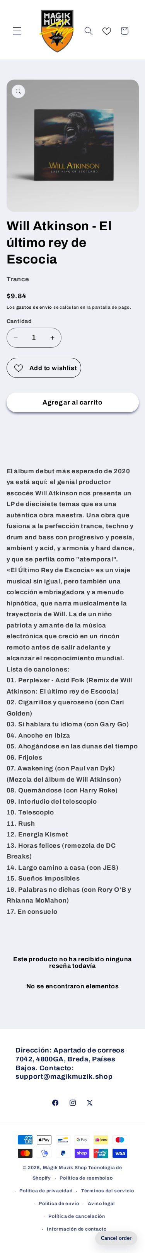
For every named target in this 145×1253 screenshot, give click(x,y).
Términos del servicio (107, 1190)
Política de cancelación (76, 1216)
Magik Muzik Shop (65, 1167)
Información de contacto (77, 1229)
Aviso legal (101, 1203)
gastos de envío (34, 307)
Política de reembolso (86, 1178)
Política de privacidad (45, 1190)
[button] (17, 31)
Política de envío (59, 1203)
